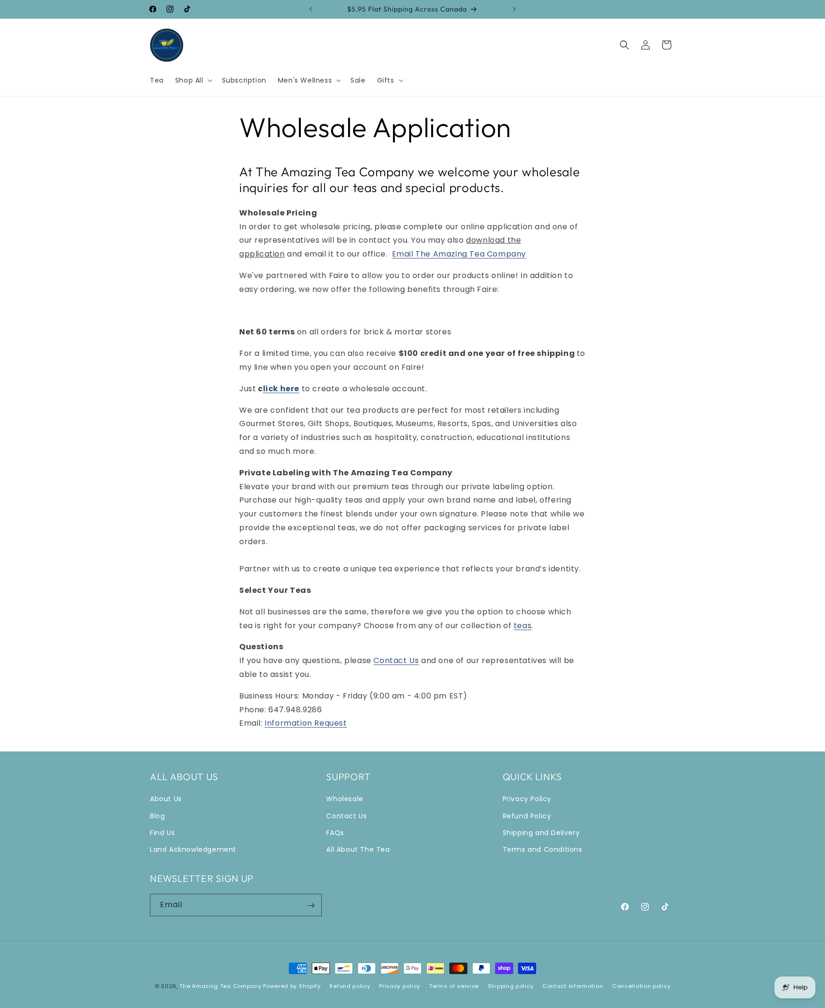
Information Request (305, 723)
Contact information (572, 985)
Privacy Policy (527, 799)
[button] (192, 80)
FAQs (335, 832)
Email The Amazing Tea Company (459, 253)
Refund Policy (527, 816)
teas (522, 625)
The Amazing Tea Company (220, 986)
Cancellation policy (641, 985)
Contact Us (396, 660)
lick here (281, 388)
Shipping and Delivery (541, 832)
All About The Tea (358, 849)
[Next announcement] (514, 9)
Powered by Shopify (292, 986)
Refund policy (349, 985)
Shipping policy (511, 985)
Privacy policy (399, 985)
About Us (166, 799)
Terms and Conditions (542, 849)
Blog (157, 816)
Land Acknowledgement (193, 849)
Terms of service (454, 985)
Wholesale (344, 799)
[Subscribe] (310, 905)
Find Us (162, 832)
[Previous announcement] (310, 9)
